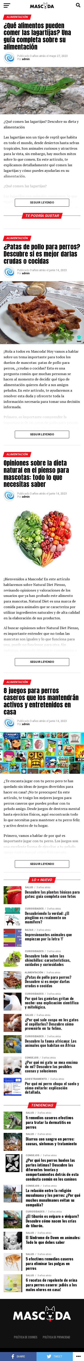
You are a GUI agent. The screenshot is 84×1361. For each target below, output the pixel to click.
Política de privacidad (56, 1337)
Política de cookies (25, 1337)
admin (26, 59)
